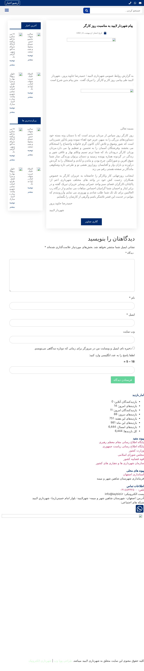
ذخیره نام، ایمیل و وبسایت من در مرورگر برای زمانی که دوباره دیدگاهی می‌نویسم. (83, 348)
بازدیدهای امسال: (126, 427)
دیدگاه (129, 253)
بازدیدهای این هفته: (125, 418)
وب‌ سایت (129, 331)
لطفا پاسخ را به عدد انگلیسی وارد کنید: (112, 355)
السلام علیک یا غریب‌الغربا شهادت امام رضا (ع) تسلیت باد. (28, 81)
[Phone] (129, 3)
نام (132, 297)
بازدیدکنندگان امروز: (125, 410)
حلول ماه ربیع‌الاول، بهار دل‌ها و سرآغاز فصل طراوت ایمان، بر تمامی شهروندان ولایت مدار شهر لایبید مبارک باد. (10, 89)
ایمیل (130, 314)
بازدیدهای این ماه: (126, 422)
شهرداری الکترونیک (40, 660)
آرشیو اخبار (12, 3)
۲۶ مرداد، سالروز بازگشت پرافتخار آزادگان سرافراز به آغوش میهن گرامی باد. (11, 45)
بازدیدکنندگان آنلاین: (125, 401)
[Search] (86, 10)
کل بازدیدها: (129, 431)
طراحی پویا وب (63, 660)
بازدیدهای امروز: (127, 406)
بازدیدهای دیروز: (127, 414)
